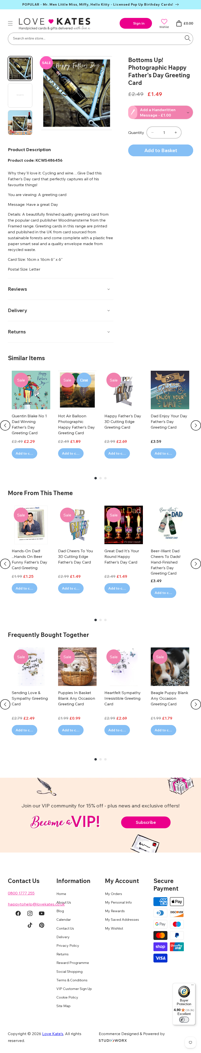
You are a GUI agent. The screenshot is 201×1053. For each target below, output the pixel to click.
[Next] (196, 425)
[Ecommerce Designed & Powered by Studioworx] (113, 1040)
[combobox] (100, 39)
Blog (60, 911)
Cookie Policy (67, 997)
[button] (10, 23)
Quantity (136, 132)
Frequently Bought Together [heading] (48, 634)
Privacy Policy (67, 945)
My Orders (113, 894)
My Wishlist (114, 928)
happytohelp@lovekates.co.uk (36, 904)
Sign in (139, 23)
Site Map (63, 1006)
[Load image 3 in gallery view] (20, 122)
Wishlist (164, 26)
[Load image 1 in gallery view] (20, 68)
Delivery (63, 937)
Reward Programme (72, 963)
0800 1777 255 (21, 893)
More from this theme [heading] (40, 493)
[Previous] (5, 425)
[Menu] (192, 986)
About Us (63, 902)
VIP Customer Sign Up (74, 989)
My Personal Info (118, 902)
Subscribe (146, 822)
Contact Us (65, 928)
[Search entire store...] (187, 38)
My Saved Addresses (122, 919)
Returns (62, 954)
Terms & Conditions (72, 980)
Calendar (63, 919)
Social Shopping (69, 971)
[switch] (184, 1020)
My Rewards (115, 911)
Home (61, 894)
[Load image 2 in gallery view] (20, 95)
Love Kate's (52, 1033)
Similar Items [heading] (26, 358)
